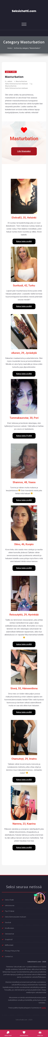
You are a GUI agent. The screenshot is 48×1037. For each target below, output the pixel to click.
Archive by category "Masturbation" (27, 48)
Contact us (9, 956)
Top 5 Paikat (9, 911)
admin (9, 81)
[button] (24, 151)
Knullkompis (9, 928)
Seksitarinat (9, 934)
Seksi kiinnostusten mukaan (16, 84)
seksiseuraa (9, 905)
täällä (44, 1008)
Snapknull (8, 939)
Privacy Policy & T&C (12, 951)
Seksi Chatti (9, 900)
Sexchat (8, 922)
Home (9, 48)
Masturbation (14, 76)
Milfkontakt (9, 945)
